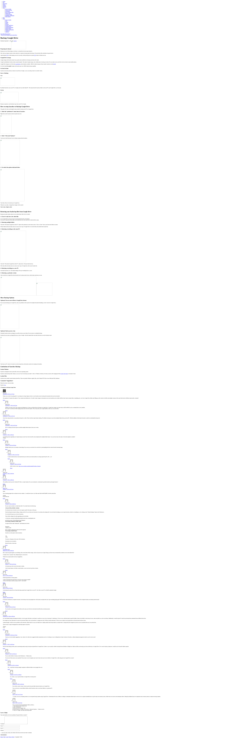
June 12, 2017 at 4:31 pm (17, 702)
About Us (7, 31)
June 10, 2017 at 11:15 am (17, 694)
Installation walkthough (9, 15)
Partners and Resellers (9, 29)
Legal (7, 736)
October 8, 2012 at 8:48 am (10, 503)
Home (4, 1)
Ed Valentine (5, 549)
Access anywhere (8, 14)
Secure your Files (8, 10)
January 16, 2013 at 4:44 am (8, 550)
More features (8, 16)
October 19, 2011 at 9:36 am (10, 445)
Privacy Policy (11, 736)
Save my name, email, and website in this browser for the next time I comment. (17, 732)
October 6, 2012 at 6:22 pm (8, 489)
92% (7, 55)
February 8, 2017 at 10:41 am (11, 653)
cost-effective (18, 64)
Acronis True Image (64, 373)
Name (1, 725)
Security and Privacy (9, 25)
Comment (2, 723)
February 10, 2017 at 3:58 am (15, 674)
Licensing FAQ (8, 26)
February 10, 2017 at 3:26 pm (18, 684)
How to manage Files (9, 12)
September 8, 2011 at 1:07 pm (8, 394)
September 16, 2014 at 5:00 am (9, 616)
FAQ (6, 21)
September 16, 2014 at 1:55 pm (11, 635)
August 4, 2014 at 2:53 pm (10, 606)
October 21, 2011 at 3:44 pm (8, 473)
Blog (4, 17)
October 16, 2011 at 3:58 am (8, 434)
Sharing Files (7, 13)
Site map (7, 24)
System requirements (9, 27)
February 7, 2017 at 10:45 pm (8, 644)
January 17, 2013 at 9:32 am (10, 564)
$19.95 (54, 64)
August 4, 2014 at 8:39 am (8, 597)
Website (1, 730)
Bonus (4, 4)
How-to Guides (8, 9)
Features (4, 5)
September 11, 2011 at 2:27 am (9, 415)
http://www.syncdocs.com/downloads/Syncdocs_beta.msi (29, 466)
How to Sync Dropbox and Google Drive (9, 35)
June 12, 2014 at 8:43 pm (8, 575)
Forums (6, 22)
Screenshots (7, 11)
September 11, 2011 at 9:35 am (11, 425)
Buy (4, 2)
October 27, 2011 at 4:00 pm (8, 479)
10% (35, 55)
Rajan (4, 488)
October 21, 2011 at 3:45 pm (15, 464)
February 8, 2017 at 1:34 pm (13, 665)
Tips (5, 385)
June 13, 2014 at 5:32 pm (8, 588)
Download (5, 3)
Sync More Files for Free (5, 33)
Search (6, 23)
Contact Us (7, 30)
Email (1, 728)
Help (4, 18)
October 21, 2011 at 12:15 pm (13, 454)
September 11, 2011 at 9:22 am (11, 405)
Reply (4, 400)
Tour (4, 8)
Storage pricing (8, 28)
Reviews (4, 6)
